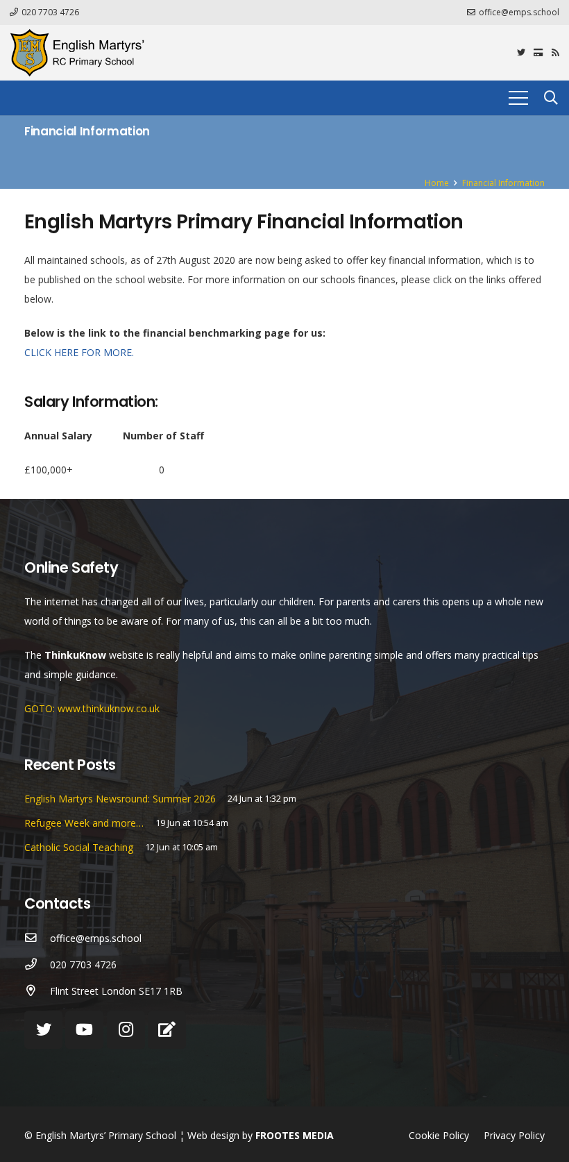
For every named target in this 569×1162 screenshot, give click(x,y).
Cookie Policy (439, 1135)
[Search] (551, 97)
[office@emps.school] (37, 938)
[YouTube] (84, 1030)
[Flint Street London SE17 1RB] (37, 991)
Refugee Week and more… (84, 823)
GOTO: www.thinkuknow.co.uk (92, 708)
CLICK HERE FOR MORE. (79, 352)
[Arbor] (167, 1030)
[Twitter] (521, 53)
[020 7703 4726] (37, 965)
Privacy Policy (514, 1135)
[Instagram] (126, 1030)
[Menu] (518, 98)
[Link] (77, 52)
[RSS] (555, 53)
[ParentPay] (538, 53)
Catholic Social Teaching (78, 847)
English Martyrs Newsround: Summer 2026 (120, 798)
